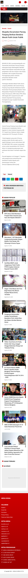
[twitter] (8, 179)
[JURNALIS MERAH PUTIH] (2, 3)
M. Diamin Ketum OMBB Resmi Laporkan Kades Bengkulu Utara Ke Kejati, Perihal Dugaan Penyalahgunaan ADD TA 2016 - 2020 (13, 372)
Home (2, 5)
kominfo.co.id (5, 524)
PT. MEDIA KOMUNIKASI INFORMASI (10, 550)
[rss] (16, 501)
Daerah (12, 5)
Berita (7, 5)
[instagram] (10, 501)
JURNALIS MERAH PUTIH (18, 571)
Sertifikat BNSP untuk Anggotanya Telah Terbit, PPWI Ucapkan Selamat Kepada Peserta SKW (12, 266)
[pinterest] (16, 179)
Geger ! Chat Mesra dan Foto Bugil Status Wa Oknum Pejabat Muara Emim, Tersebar (13, 291)
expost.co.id (4, 526)
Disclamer (4, 512)
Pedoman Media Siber (7, 517)
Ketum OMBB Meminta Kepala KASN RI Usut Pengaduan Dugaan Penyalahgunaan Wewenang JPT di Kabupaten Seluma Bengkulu (13, 401)
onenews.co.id (5, 531)
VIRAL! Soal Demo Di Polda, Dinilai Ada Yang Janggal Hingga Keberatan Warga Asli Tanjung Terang (13, 345)
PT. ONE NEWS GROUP (7, 555)
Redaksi (3, 507)
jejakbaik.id (4, 536)
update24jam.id (5, 543)
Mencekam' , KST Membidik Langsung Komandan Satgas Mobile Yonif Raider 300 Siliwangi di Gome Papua (13, 240)
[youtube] (12, 501)
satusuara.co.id (5, 533)
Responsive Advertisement (14, 477)
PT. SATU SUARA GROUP (7, 557)
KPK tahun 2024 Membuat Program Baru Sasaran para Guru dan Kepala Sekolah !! (13, 215)
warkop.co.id (4, 529)
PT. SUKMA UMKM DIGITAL (8, 560)
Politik (23, 5)
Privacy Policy (5, 515)
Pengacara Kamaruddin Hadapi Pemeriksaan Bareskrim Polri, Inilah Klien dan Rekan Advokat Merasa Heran (13, 318)
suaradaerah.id (5, 541)
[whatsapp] (12, 179)
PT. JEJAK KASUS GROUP (8, 552)
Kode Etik (3, 510)
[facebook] (4, 179)
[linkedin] (21, 179)
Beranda (4, 28)
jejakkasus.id (4, 538)
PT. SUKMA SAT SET (6, 562)
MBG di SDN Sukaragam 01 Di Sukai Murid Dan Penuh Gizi (13, 425)
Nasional (17, 5)
